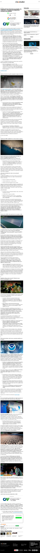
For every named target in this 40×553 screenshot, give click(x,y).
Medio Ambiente (17, 528)
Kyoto (13, 528)
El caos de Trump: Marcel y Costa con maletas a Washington (20, 536)
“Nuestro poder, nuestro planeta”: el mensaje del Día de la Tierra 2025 (14, 536)
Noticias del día (27, 38)
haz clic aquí (17, 394)
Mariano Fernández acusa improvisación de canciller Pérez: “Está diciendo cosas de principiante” (31, 26)
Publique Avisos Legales (23, 544)
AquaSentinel (2, 528)
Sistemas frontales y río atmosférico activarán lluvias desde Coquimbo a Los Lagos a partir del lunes (31, 51)
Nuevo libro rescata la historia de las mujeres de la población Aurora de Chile (31, 48)
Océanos (2, 529)
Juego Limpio (10, 528)
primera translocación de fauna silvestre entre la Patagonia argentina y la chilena (10, 30)
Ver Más (31, 53)
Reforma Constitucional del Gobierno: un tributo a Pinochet (30, 32)
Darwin (5, 528)
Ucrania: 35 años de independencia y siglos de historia (31, 35)
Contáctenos (22, 545)
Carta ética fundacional (15, 544)
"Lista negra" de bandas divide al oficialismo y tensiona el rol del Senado (31, 17)
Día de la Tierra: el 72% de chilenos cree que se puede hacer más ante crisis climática (3, 536)
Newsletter (20, 528)
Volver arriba (2, 550)
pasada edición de (6, 89)
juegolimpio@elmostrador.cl (18, 512)
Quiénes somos (14, 543)
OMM (4, 529)
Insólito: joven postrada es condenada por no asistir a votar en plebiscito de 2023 (8, 536)
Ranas (6, 529)
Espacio (8, 528)
